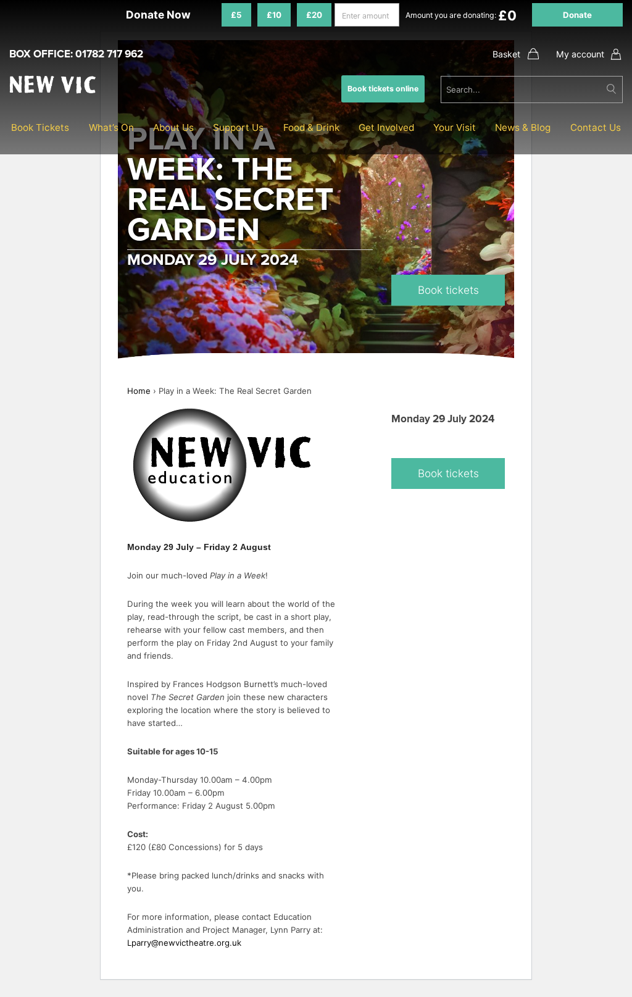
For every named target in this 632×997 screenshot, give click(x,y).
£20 (314, 15)
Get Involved (386, 127)
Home (139, 391)
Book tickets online (382, 88)
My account (580, 54)
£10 (274, 15)
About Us (173, 127)
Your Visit (454, 127)
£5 (236, 15)
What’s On (111, 127)
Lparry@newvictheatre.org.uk (184, 943)
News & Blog (523, 127)
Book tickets (448, 289)
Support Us (238, 127)
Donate (577, 15)
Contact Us (595, 127)
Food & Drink (311, 127)
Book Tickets (40, 127)
